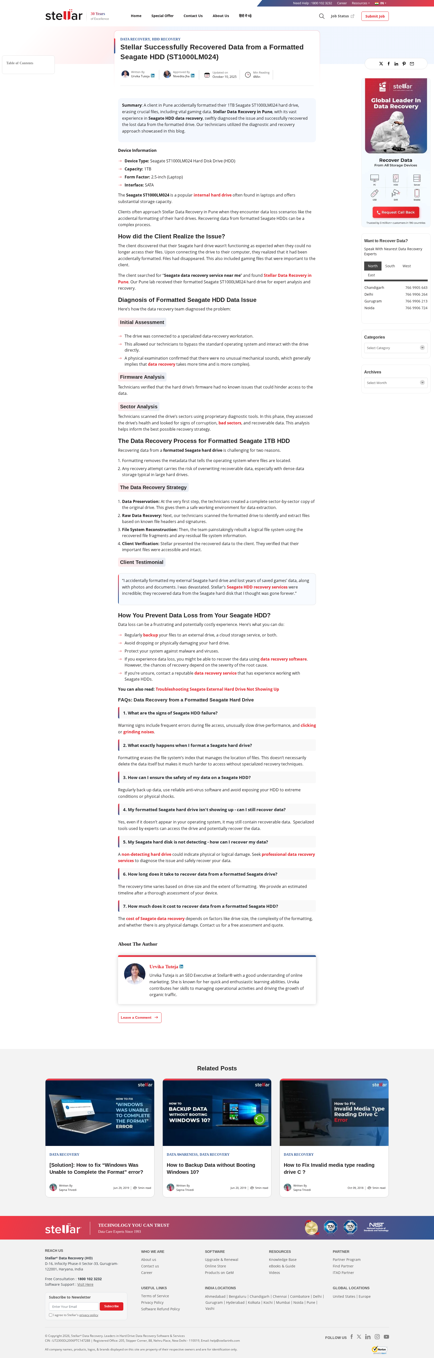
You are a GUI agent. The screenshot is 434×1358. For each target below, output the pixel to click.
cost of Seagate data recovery (155, 918)
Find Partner (343, 1266)
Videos (274, 1272)
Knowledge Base (283, 1259)
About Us (221, 15)
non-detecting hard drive (146, 854)
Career (342, 3)
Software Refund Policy (160, 1309)
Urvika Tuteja (140, 76)
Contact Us (193, 15)
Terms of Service (155, 1296)
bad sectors (230, 423)
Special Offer (162, 15)
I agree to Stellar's (75, 1315)
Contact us (150, 1266)
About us (148, 1259)
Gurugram (373, 301)
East (371, 275)
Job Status (340, 16)
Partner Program (347, 1259)
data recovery (161, 364)
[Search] (321, 16)
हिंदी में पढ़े (245, 15)
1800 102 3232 (321, 3)
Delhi (368, 294)
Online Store (215, 1266)
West (407, 266)
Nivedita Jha (181, 76)
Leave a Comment (136, 1017)
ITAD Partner (343, 1272)
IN (381, 3)
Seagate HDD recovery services (257, 587)
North (373, 266)
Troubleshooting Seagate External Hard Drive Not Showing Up (217, 689)
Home (136, 15)
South (390, 266)
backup (150, 635)
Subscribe (111, 1306)
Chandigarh (374, 287)
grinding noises (138, 732)
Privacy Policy (152, 1302)
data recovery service (215, 673)
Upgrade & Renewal (221, 1259)
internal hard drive (213, 195)
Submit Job (375, 16)
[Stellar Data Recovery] (64, 14)
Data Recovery (135, 39)
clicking (308, 725)
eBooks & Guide (282, 1266)
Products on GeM (219, 1272)
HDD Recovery (166, 39)
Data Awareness (182, 1154)
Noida (369, 307)
